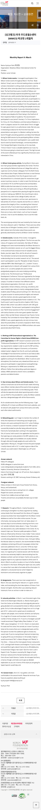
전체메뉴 (37, 3)
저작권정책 (28, 723)
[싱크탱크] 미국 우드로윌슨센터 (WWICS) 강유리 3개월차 (33, 708)
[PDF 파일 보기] (22, 795)
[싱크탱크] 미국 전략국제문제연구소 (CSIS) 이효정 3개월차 (33, 714)
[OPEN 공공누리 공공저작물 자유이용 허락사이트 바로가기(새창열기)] (14, 795)
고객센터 (16, 726)
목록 (20, 700)
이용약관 (5, 723)
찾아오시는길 (6, 726)
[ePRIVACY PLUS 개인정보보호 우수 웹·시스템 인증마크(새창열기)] (28, 794)
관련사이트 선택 (9, 734)
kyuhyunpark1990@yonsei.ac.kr (11, 680)
